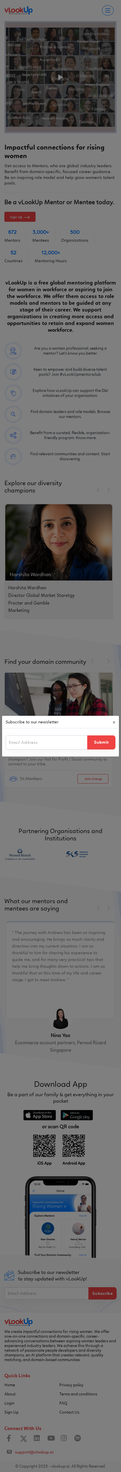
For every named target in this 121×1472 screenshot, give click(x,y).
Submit (101, 742)
